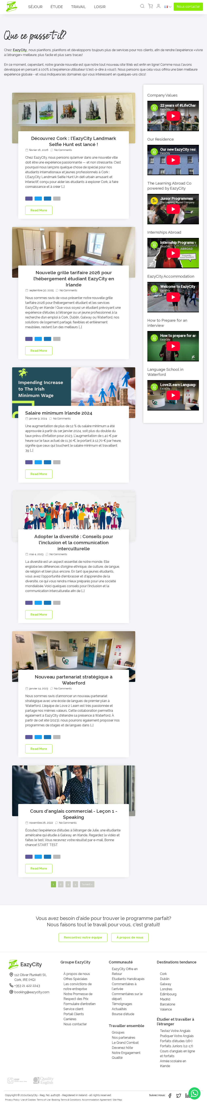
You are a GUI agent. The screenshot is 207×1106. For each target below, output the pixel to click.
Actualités (119, 1009)
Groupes (118, 1032)
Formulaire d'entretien (79, 1004)
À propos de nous (76, 974)
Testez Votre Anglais (175, 1031)
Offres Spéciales (75, 979)
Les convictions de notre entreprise (77, 986)
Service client (73, 1009)
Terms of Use (44, 1099)
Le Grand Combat (125, 1043)
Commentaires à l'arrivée (124, 986)
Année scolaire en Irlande (173, 1063)
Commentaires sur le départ (127, 996)
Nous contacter (75, 1024)
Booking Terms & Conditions (66, 1099)
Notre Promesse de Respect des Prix (77, 996)
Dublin (164, 979)
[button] (158, 7)
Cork (163, 974)
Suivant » (87, 884)
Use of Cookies (28, 1099)
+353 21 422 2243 (27, 986)
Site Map (117, 1099)
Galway (165, 984)
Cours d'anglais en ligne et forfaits (177, 1053)
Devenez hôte (122, 1048)
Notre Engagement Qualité (126, 1055)
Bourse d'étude (123, 1014)
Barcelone (167, 1004)
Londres (166, 989)
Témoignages (122, 1004)
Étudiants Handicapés (128, 979)
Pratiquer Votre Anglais (177, 1036)
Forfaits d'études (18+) (176, 1041)
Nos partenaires (123, 1037)
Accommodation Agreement (97, 1099)
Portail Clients (73, 1014)
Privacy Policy (12, 1099)
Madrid (165, 999)
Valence (166, 1009)
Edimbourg (168, 994)
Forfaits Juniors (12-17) (176, 1046)
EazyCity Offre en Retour (125, 971)
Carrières (69, 1019)
